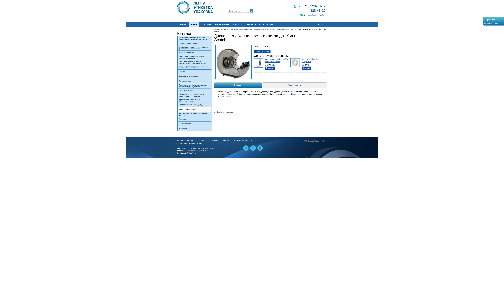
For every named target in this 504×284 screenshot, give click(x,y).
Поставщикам (213, 140)
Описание (238, 85)
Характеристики (294, 85)
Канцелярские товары (241, 29)
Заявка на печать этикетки (243, 140)
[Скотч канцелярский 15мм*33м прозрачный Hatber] (258, 62)
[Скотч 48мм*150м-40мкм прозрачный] (294, 62)
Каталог (194, 24)
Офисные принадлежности (262, 29)
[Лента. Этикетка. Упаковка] (252, 7)
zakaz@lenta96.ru (318, 15)
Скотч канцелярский (283, 29)
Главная (217, 29)
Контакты (226, 140)
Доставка (200, 140)
